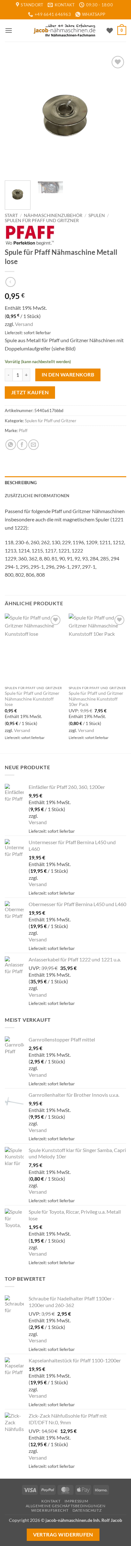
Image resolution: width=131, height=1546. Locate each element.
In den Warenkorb (68, 374)
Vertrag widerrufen (63, 1534)
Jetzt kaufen (30, 392)
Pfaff (23, 430)
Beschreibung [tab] (21, 482)
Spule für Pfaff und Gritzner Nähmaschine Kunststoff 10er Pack (96, 699)
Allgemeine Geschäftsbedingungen (66, 1505)
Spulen (96, 215)
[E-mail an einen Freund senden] (33, 444)
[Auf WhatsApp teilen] (10, 444)
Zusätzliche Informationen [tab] (37, 495)
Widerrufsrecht (50, 1510)
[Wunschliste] (110, 30)
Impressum (76, 1501)
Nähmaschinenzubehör (53, 215)
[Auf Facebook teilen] (22, 444)
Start (11, 215)
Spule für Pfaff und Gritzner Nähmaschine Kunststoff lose (32, 699)
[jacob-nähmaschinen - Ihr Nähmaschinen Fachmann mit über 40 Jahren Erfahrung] (65, 30)
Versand (24, 324)
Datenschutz (87, 1510)
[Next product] (10, 282)
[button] (8, 30)
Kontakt (50, 1501)
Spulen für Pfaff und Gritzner (42, 220)
